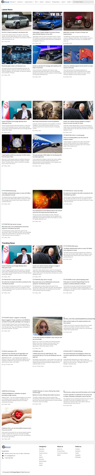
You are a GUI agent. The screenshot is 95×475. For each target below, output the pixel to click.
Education (41, 449)
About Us (59, 449)
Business (41, 459)
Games (41, 457)
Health (41, 465)
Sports (41, 463)
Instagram (77, 455)
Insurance (41, 451)
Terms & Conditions (62, 453)
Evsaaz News (16, 472)
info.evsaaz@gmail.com (9, 455)
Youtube (77, 449)
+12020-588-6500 (8, 458)
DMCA (59, 455)
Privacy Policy (61, 451)
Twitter (77, 453)
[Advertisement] (47, 89)
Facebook (77, 451)
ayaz (4, 364)
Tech (40, 455)
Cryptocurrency (43, 453)
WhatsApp (78, 457)
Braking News (42, 461)
